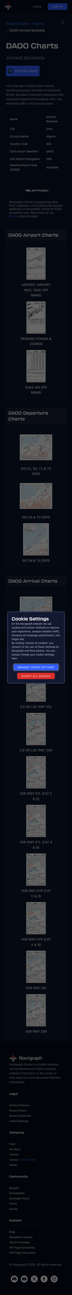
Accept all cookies (36, 675)
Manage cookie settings (36, 667)
